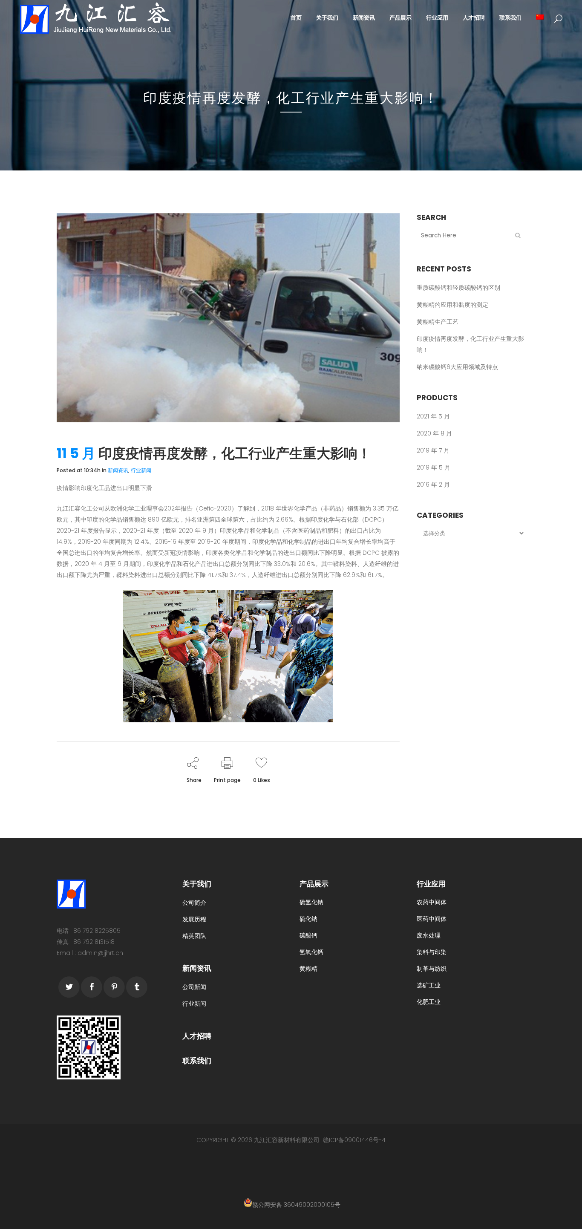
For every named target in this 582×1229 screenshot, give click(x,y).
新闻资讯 (118, 470)
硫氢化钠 (311, 902)
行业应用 (431, 884)
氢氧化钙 (311, 952)
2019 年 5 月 (433, 467)
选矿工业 (429, 985)
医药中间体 (432, 919)
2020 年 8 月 (434, 433)
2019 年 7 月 (433, 450)
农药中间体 (432, 902)
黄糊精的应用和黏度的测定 (452, 304)
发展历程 (194, 919)
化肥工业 (429, 1002)
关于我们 (196, 884)
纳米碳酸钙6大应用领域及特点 (457, 367)
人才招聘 (196, 1036)
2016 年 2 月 (433, 484)
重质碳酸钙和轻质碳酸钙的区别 (458, 287)
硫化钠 (308, 919)
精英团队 (194, 936)
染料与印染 (432, 952)
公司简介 (194, 902)
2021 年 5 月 (433, 416)
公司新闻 (194, 987)
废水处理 (429, 935)
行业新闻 (141, 470)
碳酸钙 (308, 935)
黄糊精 (308, 968)
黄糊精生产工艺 (437, 321)
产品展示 (314, 884)
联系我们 (196, 1061)
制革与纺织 (432, 968)
